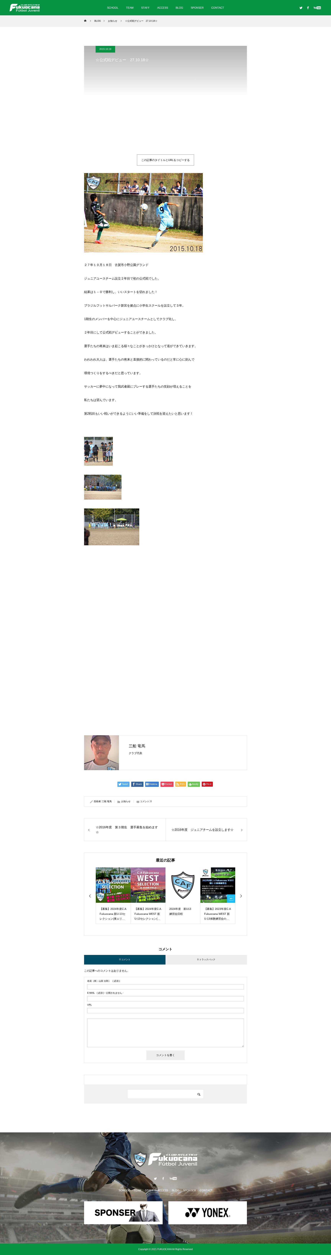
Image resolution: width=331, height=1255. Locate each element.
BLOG (179, 7)
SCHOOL (112, 7)
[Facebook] (308, 8)
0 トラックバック (206, 959)
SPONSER (197, 7)
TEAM (130, 7)
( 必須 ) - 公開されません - (105, 993)
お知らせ (125, 801)
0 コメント (124, 959)
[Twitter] (301, 8)
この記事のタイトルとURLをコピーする (165, 160)
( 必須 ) (103, 981)
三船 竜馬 (137, 746)
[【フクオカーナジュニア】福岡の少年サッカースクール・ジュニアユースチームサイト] (25, 8)
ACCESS (162, 7)
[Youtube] (317, 8)
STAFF (145, 7)
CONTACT (217, 7)
